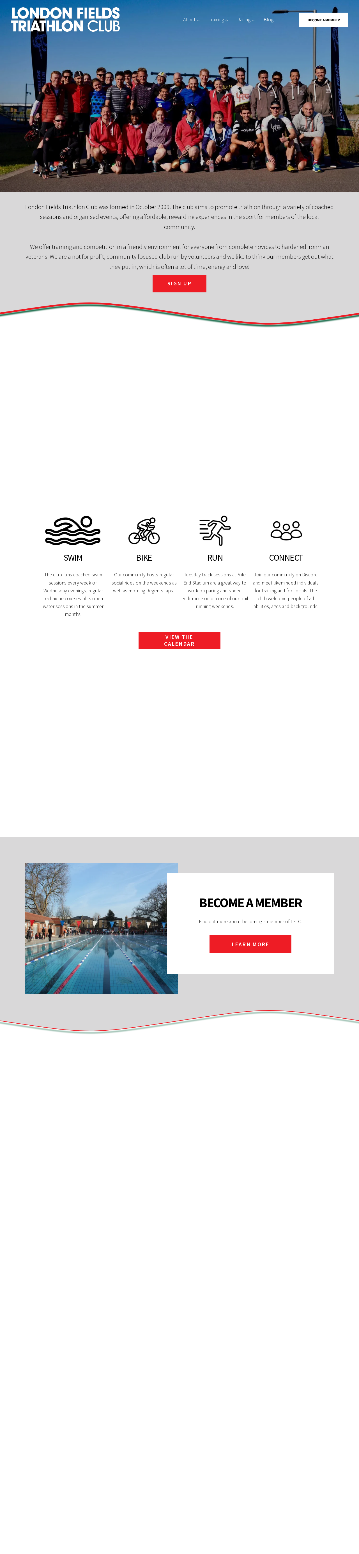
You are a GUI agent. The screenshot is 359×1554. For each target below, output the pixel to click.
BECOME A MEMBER (324, 20)
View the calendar (179, 640)
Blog (268, 20)
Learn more (251, 944)
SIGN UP (179, 283)
